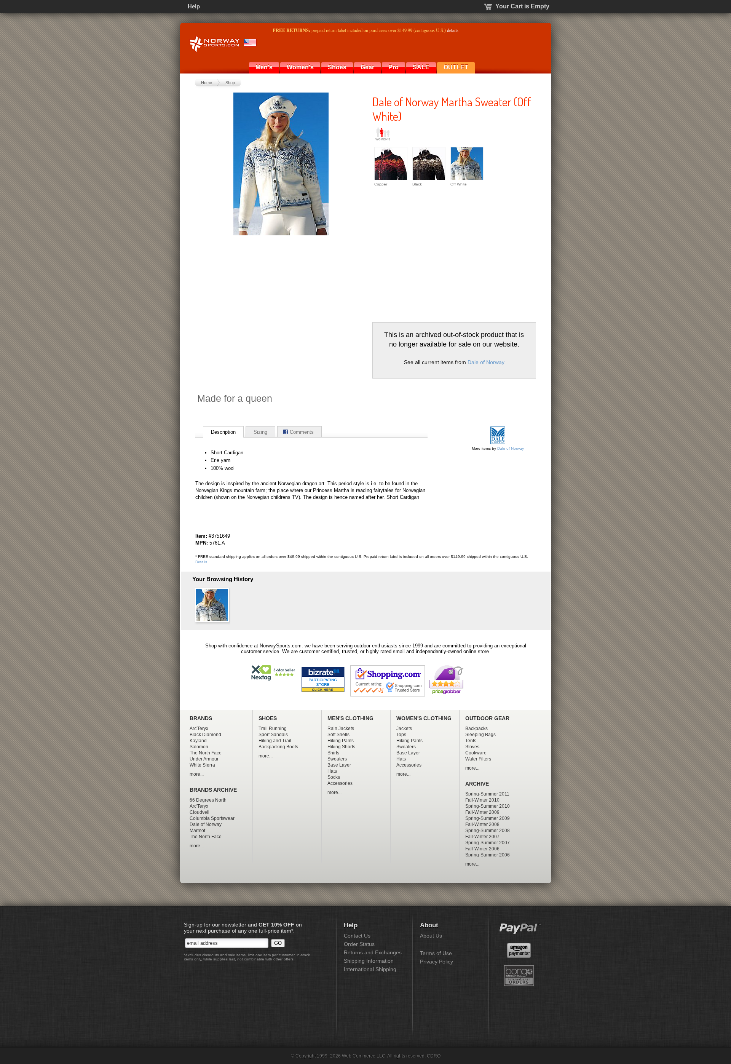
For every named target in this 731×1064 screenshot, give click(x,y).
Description (223, 432)
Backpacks (476, 728)
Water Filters (478, 759)
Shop (230, 82)
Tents (470, 740)
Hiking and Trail (275, 740)
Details (201, 562)
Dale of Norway (486, 362)
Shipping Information (369, 961)
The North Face (206, 753)
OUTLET (456, 67)
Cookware (476, 753)
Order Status (359, 944)
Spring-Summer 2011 (487, 794)
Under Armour (204, 759)
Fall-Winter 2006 (482, 849)
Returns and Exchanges (373, 952)
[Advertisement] (436, 253)
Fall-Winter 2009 (482, 812)
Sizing (260, 432)
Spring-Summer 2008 (487, 830)
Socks (333, 777)
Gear (367, 67)
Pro (393, 67)
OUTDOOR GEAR (487, 718)
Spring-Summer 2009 (487, 818)
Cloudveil (199, 812)
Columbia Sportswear (212, 818)
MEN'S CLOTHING (350, 718)
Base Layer (339, 765)
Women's (300, 67)
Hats (332, 771)
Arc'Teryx (199, 728)
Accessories (340, 783)
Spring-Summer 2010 (487, 806)
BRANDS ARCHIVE (213, 790)
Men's (264, 67)
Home (206, 82)
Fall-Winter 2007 (482, 836)
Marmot (197, 830)
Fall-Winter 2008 (482, 824)
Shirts (333, 753)
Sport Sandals (273, 734)
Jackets (404, 728)
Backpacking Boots (278, 746)
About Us (431, 936)
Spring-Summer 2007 (487, 842)
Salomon (199, 746)
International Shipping (370, 969)
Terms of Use (436, 953)
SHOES (268, 718)
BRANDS (201, 718)
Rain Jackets (340, 728)
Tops (401, 734)
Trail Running (273, 728)
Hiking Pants (340, 740)
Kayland (198, 740)
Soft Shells (338, 734)
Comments (302, 432)
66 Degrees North (208, 800)
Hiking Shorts (341, 746)
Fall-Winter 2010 (482, 800)
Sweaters (337, 759)
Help (194, 6)
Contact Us (357, 936)
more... (197, 774)
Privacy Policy (436, 962)
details (452, 30)
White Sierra (202, 765)
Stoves (472, 746)
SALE (421, 67)
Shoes (337, 67)
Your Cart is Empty (522, 6)
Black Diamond (205, 734)
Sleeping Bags (480, 734)
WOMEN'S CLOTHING (424, 718)
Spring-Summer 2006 (487, 855)
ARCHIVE (477, 784)
